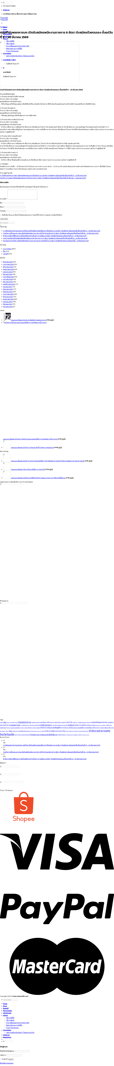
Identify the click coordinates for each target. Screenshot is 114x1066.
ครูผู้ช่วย (71, 725)
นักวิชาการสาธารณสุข (34, 727)
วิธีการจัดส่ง (10, 1020)
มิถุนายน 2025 (8, 297)
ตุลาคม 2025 (7, 287)
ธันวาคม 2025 (8, 282)
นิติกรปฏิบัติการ (3, 731)
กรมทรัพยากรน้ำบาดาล (46, 722)
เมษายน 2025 (8, 301)
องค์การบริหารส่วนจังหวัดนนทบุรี (22, 734)
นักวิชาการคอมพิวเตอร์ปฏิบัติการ (13, 727)
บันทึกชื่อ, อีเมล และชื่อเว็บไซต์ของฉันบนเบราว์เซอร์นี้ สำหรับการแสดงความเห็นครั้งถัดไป (32, 215)
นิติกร (112, 727)
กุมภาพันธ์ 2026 (8, 277)
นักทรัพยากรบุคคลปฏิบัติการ (101, 725)
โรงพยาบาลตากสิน (85, 734)
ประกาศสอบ (3, 27)
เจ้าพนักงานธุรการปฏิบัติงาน (72, 734)
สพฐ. (10, 731)
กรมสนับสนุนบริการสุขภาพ (84, 722)
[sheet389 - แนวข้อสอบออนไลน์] (4, 18)
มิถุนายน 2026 (8, 267)
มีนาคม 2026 (7, 274)
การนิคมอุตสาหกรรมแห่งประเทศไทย (29, 725)
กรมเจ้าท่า (5, 725)
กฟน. (4, 722)
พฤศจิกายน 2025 (9, 284)
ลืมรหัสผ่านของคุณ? (6, 1063)
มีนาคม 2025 (7, 304)
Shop (5, 29)
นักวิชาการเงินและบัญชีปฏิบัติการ (51, 727)
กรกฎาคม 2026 (8, 264)
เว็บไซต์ (2, 211)
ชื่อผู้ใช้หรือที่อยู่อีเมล (7, 1051)
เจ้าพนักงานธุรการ (61, 734)
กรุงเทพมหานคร (14, 725)
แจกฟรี (5, 254)
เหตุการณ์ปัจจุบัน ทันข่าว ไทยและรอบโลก (20, 1032)
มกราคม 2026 (8, 279)
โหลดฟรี (6, 1008)
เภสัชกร (80, 734)
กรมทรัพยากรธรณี (35, 722)
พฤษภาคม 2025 (8, 299)
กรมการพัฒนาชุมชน (13, 722)
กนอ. (1, 722)
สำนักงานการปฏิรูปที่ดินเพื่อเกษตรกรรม (21, 731)
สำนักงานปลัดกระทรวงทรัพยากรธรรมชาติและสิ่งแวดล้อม (77, 731)
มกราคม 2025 (8, 306)
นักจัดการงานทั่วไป (80, 725)
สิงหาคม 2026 (8, 262)
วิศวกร (7, 731)
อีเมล (2, 207)
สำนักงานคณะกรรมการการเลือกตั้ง (38, 731)
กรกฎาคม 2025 (8, 294)
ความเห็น (3, 199)
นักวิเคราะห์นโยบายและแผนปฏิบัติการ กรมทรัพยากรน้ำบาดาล (81, 727)
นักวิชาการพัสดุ (24, 727)
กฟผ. (8, 722)
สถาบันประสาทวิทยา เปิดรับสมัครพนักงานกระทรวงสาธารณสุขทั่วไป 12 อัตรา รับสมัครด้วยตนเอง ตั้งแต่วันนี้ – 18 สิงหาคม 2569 (46, 241)
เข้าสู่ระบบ (10, 1059)
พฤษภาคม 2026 (8, 269)
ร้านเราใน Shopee (12, 1028)
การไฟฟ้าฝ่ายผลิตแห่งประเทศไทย (60, 725)
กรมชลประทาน (24, 722)
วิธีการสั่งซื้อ (10, 41)
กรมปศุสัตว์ (63, 722)
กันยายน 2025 (8, 289)
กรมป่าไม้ (69, 722)
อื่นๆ (4, 251)
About (5, 1015)
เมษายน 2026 (8, 272)
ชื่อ (1, 203)
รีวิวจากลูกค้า (7, 1011)
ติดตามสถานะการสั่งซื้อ (14, 1025)
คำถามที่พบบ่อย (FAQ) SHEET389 (17, 1023)
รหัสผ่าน (3, 1055)
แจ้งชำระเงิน (7, 1013)
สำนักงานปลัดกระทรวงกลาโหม (55, 731)
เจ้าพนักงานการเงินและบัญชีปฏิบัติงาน (43, 734)
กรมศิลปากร (74, 722)
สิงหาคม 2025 (8, 292)
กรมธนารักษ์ (57, 722)
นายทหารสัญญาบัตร (105, 727)
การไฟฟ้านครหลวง (45, 725)
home (5, 1004)
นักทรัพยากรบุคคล (91, 725)
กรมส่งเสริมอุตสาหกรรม (99, 722)
